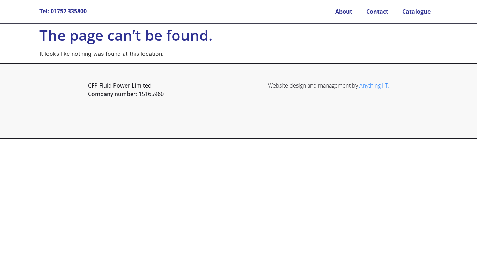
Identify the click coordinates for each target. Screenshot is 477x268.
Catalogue (416, 11)
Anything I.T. (374, 85)
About (343, 11)
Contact (377, 11)
